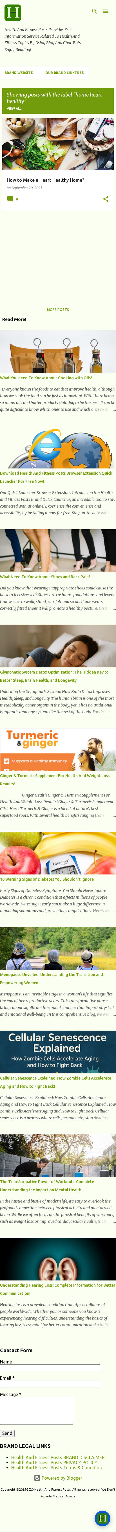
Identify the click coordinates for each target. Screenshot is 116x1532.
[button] (105, 199)
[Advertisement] (58, 253)
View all (14, 108)
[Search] (94, 11)
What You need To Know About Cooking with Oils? (46, 378)
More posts (58, 309)
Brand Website (19, 73)
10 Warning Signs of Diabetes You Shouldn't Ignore (47, 879)
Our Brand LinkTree (64, 73)
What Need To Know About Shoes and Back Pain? (45, 577)
